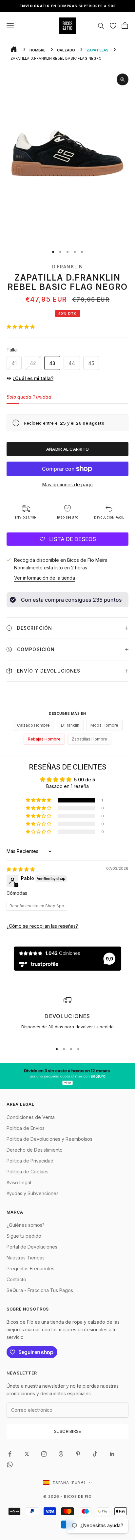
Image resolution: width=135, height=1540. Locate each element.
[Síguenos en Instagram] (44, 1454)
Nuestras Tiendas (26, 1257)
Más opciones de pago (67, 484)
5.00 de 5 (84, 779)
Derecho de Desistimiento (35, 1150)
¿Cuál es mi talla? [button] (32, 378)
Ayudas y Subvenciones (33, 1193)
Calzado (66, 50)
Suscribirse (67, 1431)
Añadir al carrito (67, 449)
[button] (21, 326)
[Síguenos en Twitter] (27, 1454)
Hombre (37, 50)
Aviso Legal (19, 1182)
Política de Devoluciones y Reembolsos (49, 1139)
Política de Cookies (27, 1171)
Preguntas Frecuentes (30, 1268)
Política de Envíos (26, 1128)
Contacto (16, 1279)
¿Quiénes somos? (26, 1225)
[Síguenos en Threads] (61, 1454)
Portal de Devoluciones (32, 1247)
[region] (67, 1017)
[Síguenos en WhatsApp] (10, 1464)
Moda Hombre (104, 725)
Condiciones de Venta (31, 1117)
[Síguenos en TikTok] (95, 1454)
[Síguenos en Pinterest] (78, 1454)
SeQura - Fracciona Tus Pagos (40, 1290)
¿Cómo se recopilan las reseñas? (42, 926)
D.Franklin (67, 266)
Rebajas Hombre (44, 739)
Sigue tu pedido (24, 1236)
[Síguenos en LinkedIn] (112, 1454)
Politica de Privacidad (30, 1160)
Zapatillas (97, 50)
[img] (21, 869)
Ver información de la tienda (44, 578)
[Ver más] (67, 1076)
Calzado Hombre (33, 725)
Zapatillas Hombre (89, 739)
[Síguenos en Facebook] (10, 1454)
